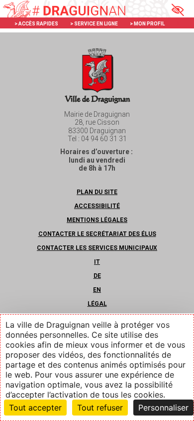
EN (97, 289)
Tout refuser (100, 408)
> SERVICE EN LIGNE (94, 23)
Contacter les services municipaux (97, 247)
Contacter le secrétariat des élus (97, 233)
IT (97, 261)
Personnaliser (163, 408)
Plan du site (97, 192)
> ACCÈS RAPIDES (36, 23)
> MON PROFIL (147, 23)
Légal (97, 303)
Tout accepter (35, 408)
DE (97, 275)
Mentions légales (97, 219)
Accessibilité (97, 206)
